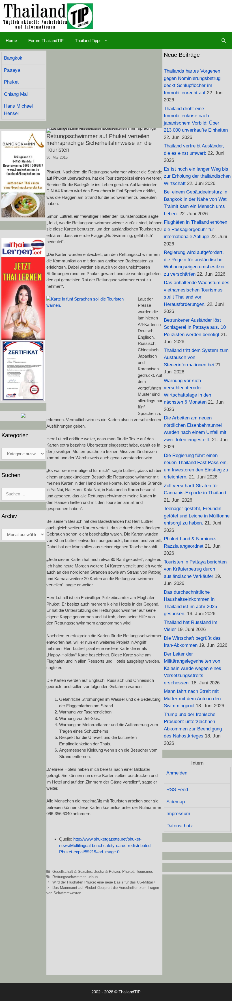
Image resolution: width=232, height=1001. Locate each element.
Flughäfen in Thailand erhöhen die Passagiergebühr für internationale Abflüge (195, 229)
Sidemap (175, 801)
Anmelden (176, 773)
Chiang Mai (16, 94)
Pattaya (12, 70)
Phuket (128, 871)
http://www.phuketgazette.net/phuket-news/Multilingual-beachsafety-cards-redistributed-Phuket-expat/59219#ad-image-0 (105, 845)
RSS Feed (177, 789)
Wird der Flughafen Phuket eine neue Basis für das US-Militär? (103, 882)
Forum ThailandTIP (46, 40)
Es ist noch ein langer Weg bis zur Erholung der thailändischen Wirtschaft (197, 176)
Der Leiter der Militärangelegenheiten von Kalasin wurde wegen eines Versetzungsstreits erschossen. (192, 668)
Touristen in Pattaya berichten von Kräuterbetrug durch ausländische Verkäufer (195, 569)
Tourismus (144, 871)
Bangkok (13, 58)
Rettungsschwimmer (68, 877)
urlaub (93, 877)
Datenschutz (179, 825)
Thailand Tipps (88, 40)
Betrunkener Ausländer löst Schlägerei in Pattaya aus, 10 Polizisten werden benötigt (195, 327)
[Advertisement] (104, 88)
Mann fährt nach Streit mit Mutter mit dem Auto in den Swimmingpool (192, 698)
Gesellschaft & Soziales (72, 871)
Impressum (178, 813)
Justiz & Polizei (107, 871)
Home (11, 40)
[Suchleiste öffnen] (223, 40)
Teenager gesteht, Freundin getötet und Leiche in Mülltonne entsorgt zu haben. (196, 516)
